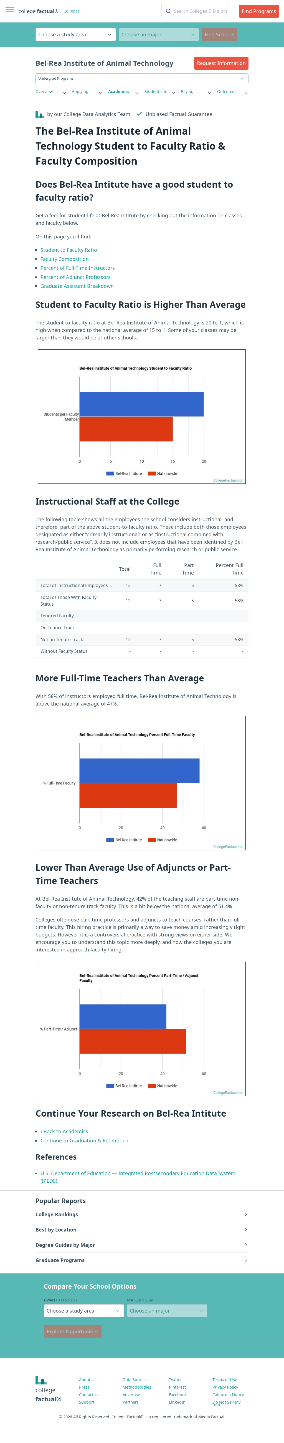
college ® (39, 11)
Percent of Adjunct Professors (75, 277)
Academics (118, 91)
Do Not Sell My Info (226, 1403)
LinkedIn (177, 1402)
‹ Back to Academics (64, 1131)
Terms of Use (224, 1379)
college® (48, 1394)
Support (86, 1402)
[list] (51, 91)
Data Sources (135, 1379)
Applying (80, 91)
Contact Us (89, 1394)
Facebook (178, 1394)
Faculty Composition (64, 259)
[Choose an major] (159, 34)
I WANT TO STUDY (61, 1300)
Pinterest (177, 1387)
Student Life (155, 91)
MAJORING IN (140, 1300)
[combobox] (195, 11)
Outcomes (226, 91)
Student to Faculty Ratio (68, 249)
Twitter (175, 1379)
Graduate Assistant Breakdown (77, 286)
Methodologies (137, 1387)
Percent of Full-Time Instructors (77, 268)
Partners (131, 1402)
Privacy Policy (225, 1387)
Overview (44, 91)
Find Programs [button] (259, 11)
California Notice (228, 1394)
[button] (221, 63)
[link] (51, 91)
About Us (88, 1379)
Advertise (131, 1394)
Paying (187, 91)
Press (84, 1387)
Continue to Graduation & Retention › (84, 1140)
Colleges (72, 11)
